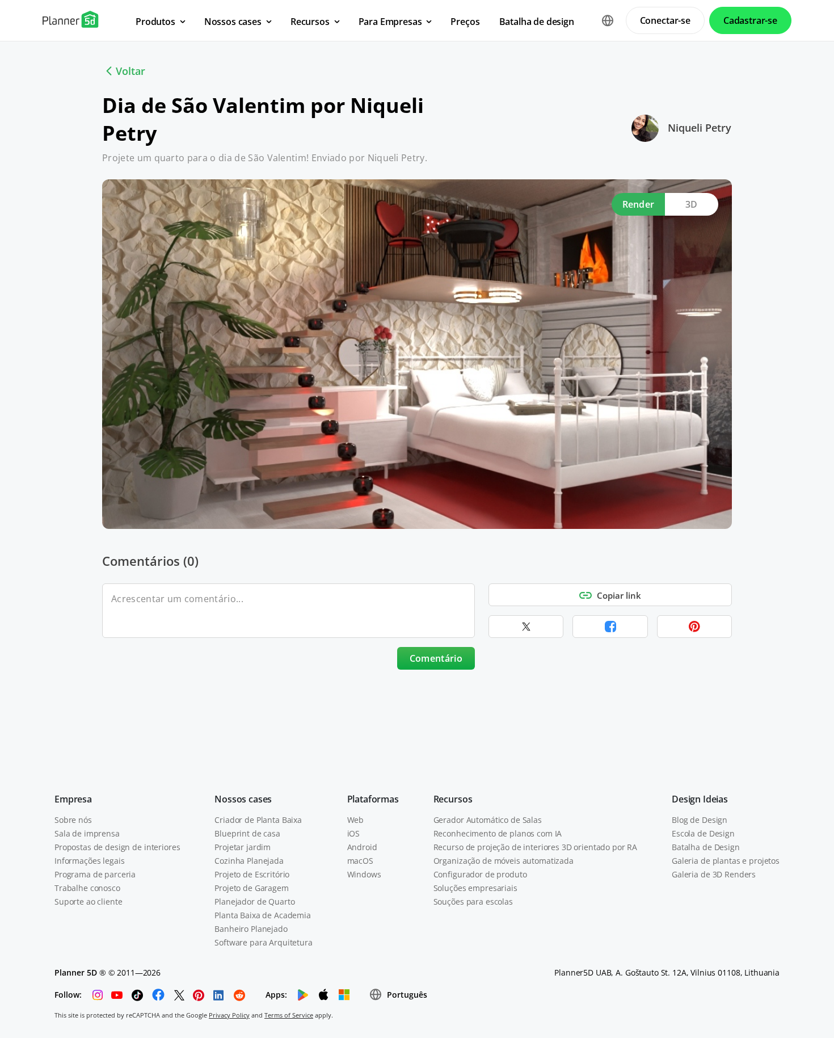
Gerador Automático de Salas (487, 819)
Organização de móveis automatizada (503, 860)
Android (362, 847)
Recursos (453, 799)
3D (691, 204)
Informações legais (89, 860)
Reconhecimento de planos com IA (497, 833)
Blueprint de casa (247, 833)
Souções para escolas (473, 901)
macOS (360, 860)
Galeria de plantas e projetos (726, 860)
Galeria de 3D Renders (714, 874)
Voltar (130, 71)
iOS (353, 833)
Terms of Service (288, 1015)
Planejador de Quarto (254, 901)
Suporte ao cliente (88, 901)
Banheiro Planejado (250, 928)
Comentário (436, 658)
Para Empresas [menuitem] (390, 21)
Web (355, 819)
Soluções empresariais (475, 887)
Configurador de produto (480, 874)
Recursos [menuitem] (310, 21)
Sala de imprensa (87, 833)
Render (638, 204)
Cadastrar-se (750, 20)
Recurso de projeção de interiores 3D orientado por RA (535, 847)
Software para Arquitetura (263, 942)
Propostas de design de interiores (117, 847)
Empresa (73, 799)
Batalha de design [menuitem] (536, 21)
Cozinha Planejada (249, 860)
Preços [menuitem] (464, 21)
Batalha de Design (706, 847)
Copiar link (619, 595)
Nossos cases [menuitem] (233, 21)
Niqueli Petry (699, 128)
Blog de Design (699, 819)
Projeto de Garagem (251, 887)
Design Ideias (700, 799)
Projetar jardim (242, 847)
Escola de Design (703, 833)
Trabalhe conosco (87, 887)
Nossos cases (243, 799)
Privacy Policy (229, 1015)
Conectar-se (665, 20)
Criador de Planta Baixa (258, 819)
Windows (364, 874)
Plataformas (373, 799)
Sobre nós (73, 819)
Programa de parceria (95, 874)
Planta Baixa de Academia (262, 915)
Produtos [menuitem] (155, 21)
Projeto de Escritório (251, 874)
